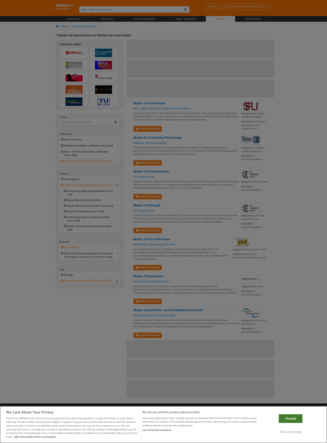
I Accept (290, 418)
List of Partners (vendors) (156, 430)
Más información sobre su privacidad (35, 436)
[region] (163, 424)
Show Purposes (290, 432)
